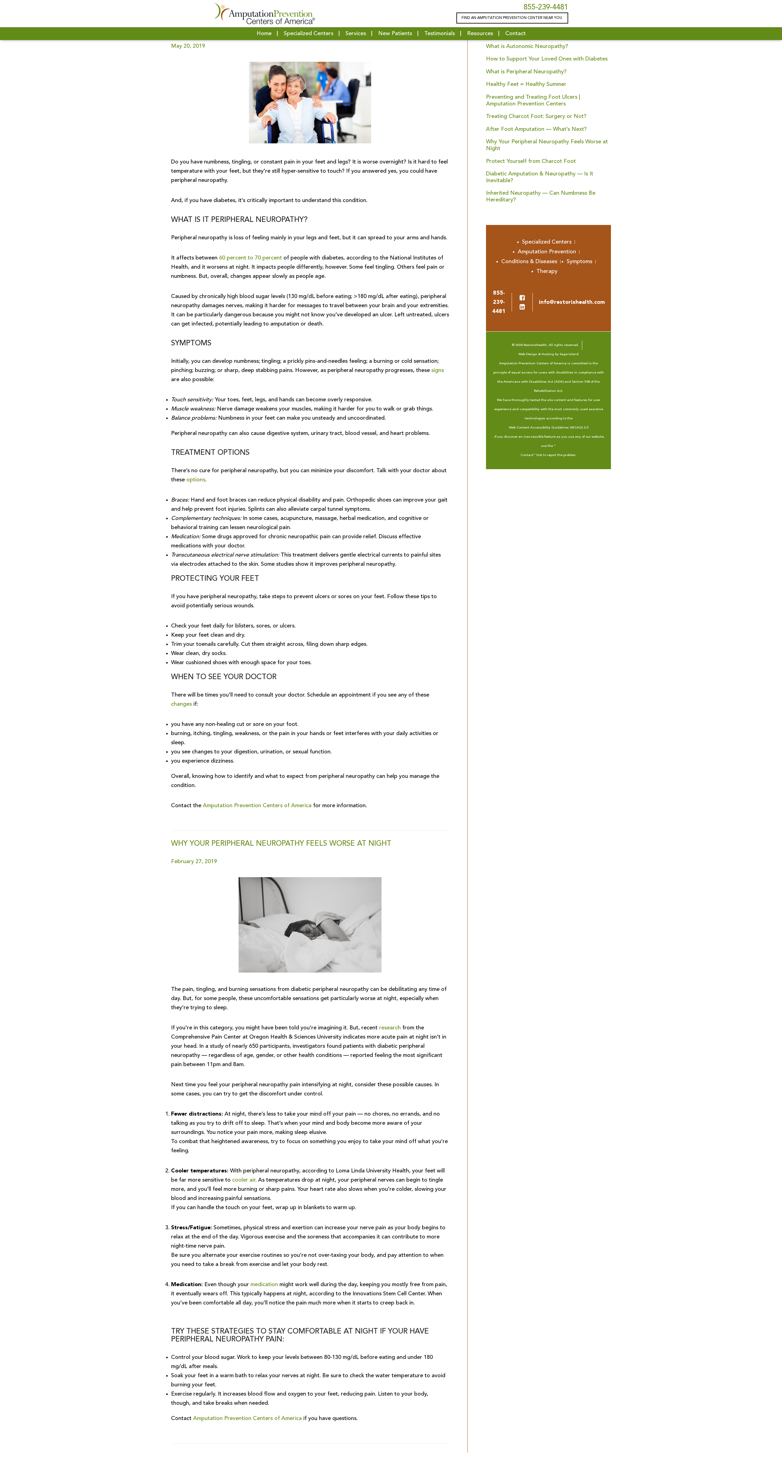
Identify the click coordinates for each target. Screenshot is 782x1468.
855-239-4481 (546, 7)
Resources (480, 33)
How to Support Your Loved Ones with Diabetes (547, 59)
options (195, 480)
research (390, 1028)
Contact (515, 33)
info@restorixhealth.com (572, 302)
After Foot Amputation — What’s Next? (536, 129)
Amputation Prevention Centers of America (257, 805)
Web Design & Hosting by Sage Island (548, 354)
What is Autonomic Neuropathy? (527, 46)
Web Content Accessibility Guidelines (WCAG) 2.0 (548, 427)
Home (264, 33)
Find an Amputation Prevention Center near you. (512, 18)
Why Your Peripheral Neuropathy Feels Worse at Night (281, 844)
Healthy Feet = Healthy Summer (526, 84)
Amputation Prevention (547, 252)
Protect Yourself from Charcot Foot (531, 161)
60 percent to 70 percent (250, 258)
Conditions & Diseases (529, 261)
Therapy (546, 271)
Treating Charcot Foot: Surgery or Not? (536, 116)
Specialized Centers (308, 33)
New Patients (395, 33)
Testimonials (439, 33)
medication (264, 1284)
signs (437, 370)
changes (181, 704)
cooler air (243, 1180)
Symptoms (579, 261)
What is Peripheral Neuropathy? (526, 72)
